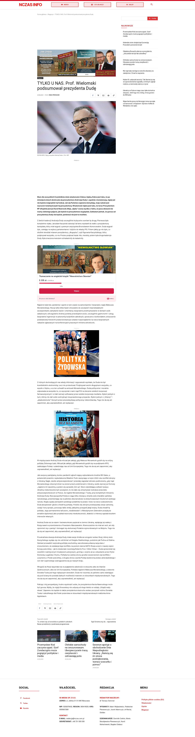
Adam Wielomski (54, 95)
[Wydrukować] (108, 95)
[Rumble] (21, 708)
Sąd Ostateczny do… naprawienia (103, 622)
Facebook (26, 698)
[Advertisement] (76, 32)
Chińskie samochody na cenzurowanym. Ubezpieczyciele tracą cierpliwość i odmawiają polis (76, 650)
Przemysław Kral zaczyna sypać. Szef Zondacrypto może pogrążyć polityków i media (47, 650)
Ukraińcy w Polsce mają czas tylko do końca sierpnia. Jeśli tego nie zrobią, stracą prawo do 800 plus (139, 93)
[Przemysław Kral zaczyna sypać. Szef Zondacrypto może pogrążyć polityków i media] (48, 636)
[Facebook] (93, 95)
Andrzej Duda (47, 604)
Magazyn (50, 14)
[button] (151, 4)
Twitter (25, 703)
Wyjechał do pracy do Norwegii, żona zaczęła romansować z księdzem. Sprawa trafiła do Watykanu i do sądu (139, 103)
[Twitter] (98, 95)
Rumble (26, 708)
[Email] (103, 95)
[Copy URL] (113, 95)
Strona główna (41, 14)
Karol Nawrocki (58, 604)
